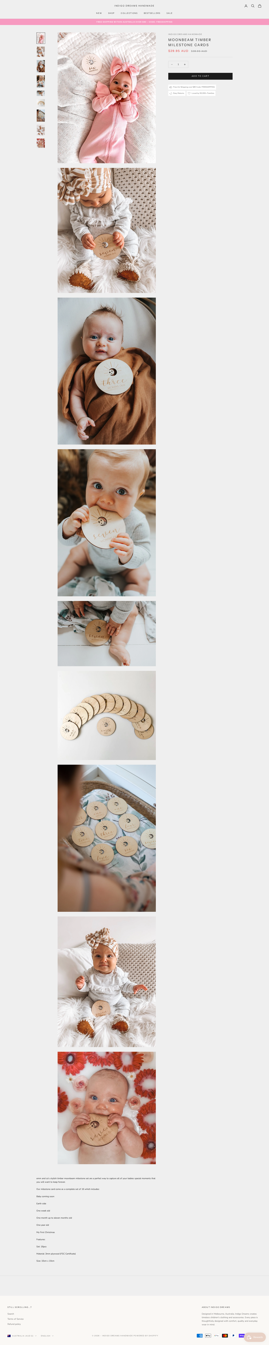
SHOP (111, 13)
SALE (170, 13)
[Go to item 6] (40, 103)
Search (10, 1313)
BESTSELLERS (152, 13)
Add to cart (200, 76)
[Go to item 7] (40, 115)
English (45, 1336)
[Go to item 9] (40, 143)
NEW (99, 13)
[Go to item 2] (40, 51)
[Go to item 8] (40, 130)
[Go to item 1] (40, 38)
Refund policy (14, 1324)
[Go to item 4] (40, 81)
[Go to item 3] (40, 66)
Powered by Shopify (146, 1336)
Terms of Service (15, 1319)
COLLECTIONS (129, 13)
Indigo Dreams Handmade (185, 34)
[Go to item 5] (40, 93)
